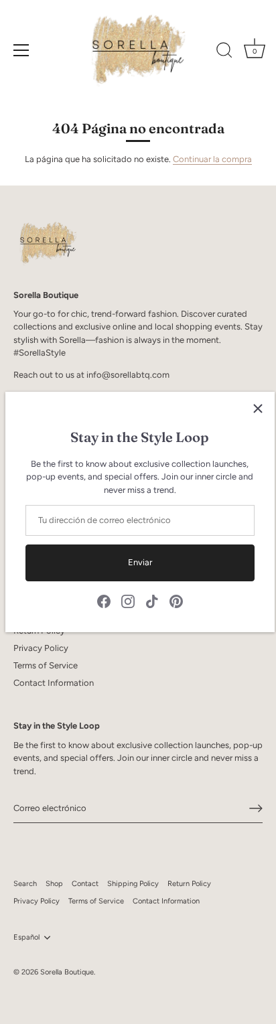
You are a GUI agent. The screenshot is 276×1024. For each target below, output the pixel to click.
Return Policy (189, 883)
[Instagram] (128, 600)
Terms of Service (45, 665)
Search (25, 883)
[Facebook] (104, 600)
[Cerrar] (258, 408)
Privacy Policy (40, 648)
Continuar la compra (212, 159)
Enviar (140, 562)
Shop (54, 883)
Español (26, 937)
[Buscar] (224, 52)
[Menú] (21, 50)
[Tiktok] (152, 600)
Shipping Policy (133, 883)
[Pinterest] (176, 600)
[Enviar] (256, 808)
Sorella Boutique (67, 972)
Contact (85, 883)
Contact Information (53, 683)
